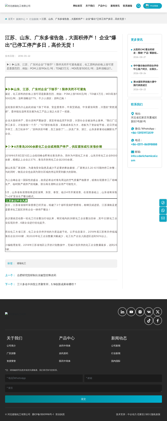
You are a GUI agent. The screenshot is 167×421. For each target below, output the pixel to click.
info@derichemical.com (144, 158)
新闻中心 (20, 19)
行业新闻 (33, 19)
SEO (147, 414)
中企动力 (132, 414)
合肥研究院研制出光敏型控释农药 (36, 275)
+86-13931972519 (142, 133)
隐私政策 (155, 414)
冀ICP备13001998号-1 (43, 414)
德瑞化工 (21, 263)
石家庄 (140, 414)
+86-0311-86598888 (144, 144)
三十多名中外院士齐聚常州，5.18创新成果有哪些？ (46, 284)
